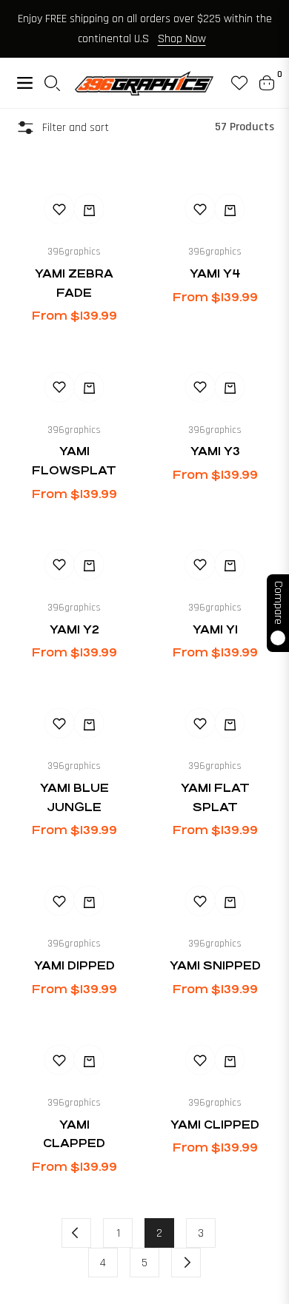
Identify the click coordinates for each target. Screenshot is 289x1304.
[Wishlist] (233, 83)
